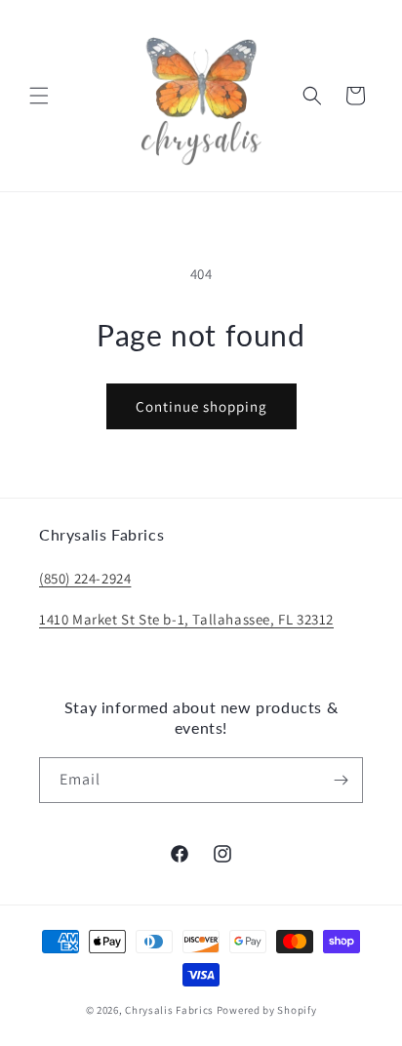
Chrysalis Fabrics (169, 1010)
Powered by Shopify (267, 1010)
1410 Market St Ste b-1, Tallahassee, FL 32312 (186, 619)
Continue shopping (201, 406)
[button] (39, 95)
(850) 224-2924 (85, 578)
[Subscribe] (340, 780)
